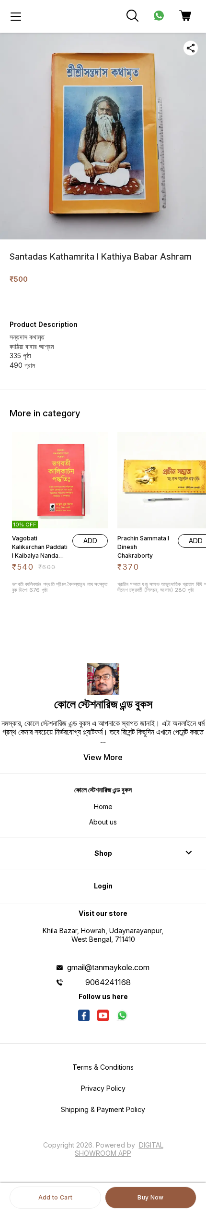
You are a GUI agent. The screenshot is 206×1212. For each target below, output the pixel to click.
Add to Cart (55, 1197)
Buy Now (150, 1197)
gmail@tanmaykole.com (108, 967)
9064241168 (108, 982)
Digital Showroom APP (119, 1149)
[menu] (16, 16)
